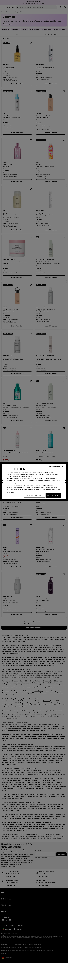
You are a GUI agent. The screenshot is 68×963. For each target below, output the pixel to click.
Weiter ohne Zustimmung (56, 466)
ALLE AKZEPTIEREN (53, 495)
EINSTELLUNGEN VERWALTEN (34, 495)
